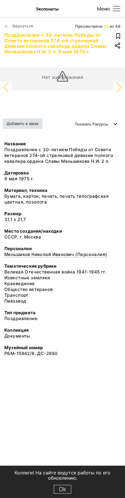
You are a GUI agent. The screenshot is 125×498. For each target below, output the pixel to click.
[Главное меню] (116, 8)
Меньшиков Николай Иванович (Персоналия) (55, 254)
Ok (62, 489)
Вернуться (22, 26)
